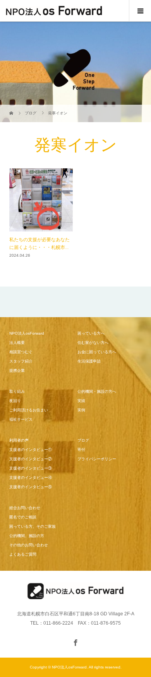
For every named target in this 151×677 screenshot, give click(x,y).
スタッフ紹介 (21, 361)
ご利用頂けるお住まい (28, 410)
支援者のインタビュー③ (30, 468)
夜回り (15, 401)
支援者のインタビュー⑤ (30, 487)
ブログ (83, 440)
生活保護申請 (89, 361)
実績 (81, 401)
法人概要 (17, 342)
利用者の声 (19, 440)
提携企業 (17, 370)
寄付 (81, 449)
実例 (81, 410)
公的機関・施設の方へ (96, 391)
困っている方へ (91, 333)
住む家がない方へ (92, 342)
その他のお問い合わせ (28, 545)
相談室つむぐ (21, 352)
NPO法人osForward (26, 333)
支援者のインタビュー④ (30, 477)
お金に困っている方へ (96, 352)
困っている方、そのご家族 (32, 526)
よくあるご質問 (22, 554)
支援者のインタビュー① (30, 449)
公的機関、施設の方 (26, 536)
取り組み (17, 391)
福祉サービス (21, 419)
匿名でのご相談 (22, 517)
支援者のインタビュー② (30, 459)
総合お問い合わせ (24, 508)
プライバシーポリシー (96, 459)
